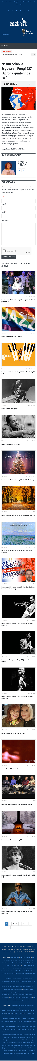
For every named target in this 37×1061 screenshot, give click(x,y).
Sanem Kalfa (10, 1045)
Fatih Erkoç (20, 1021)
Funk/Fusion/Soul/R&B (23, 973)
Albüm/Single (5, 962)
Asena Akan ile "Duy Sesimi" (9, 769)
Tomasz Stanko (17, 1050)
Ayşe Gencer (28, 1008)
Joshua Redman (31, 1029)
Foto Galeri (19, 4)
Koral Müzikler (26, 989)
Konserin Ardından (18, 989)
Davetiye (17, 968)
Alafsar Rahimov (22, 1005)
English (3, 970)
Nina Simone (11, 1040)
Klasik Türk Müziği (27, 986)
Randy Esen (4, 1045)
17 (8, 927)
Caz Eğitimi (18, 965)
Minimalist (19, 992)
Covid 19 (12, 968)
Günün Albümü (8, 978)
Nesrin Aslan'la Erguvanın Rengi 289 (11, 840)
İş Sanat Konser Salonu (26, 981)
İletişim (16, 2)
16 (4, 927)
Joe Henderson (10, 1029)
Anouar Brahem (30, 1005)
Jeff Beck (4, 1029)
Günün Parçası (25, 978)
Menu (5, 46)
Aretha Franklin (6, 1008)
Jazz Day (7, 986)
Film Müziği (22, 970)
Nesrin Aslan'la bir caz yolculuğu (10, 444)
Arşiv (25, 962)
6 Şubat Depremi (15, 957)
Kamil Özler (11, 1032)
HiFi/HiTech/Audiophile (7, 981)
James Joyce (32, 1026)
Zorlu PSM (27, 1000)
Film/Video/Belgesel (30, 970)
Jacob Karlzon (25, 1026)
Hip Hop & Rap (16, 981)
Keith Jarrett (18, 1032)
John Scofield (24, 1029)
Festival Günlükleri (14, 970)
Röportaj (12, 997)
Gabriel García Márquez (13, 1024)
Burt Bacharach (15, 1013)
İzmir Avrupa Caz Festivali (25, 984)
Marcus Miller (14, 1037)
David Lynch (20, 1016)
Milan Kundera (21, 1037)
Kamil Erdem (5, 1032)
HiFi (34, 2)
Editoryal (22, 968)
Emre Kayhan (31, 1018)
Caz (14, 965)
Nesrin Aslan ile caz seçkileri (9, 409)
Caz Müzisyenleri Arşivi (27, 965)
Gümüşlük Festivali (30, 976)
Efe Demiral (12, 1018)
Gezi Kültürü (8, 976)
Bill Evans (30, 1010)
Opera (13, 994)
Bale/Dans (29, 962)
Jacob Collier (18, 1026)
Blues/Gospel (10, 965)
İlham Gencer (4, 1026)
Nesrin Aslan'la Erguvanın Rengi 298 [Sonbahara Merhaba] (18, 515)
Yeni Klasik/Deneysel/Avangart (17, 1000)
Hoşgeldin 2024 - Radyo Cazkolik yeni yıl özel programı (17, 804)
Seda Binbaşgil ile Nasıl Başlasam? (21, 1045)
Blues (29, 2)
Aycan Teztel (21, 1008)
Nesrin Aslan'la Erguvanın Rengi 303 (11, 337)
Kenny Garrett (32, 1032)
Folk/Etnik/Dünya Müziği (7, 973)
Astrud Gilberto (14, 1008)
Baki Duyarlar (9, 1010)
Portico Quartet (30, 1042)
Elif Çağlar (17, 1018)
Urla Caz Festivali (25, 997)
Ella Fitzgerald (24, 1018)
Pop (16, 994)
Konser (33, 986)
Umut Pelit (12, 1053)
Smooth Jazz (17, 997)
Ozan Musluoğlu (10, 1042)
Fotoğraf (16, 973)
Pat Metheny (17, 1042)
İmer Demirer (11, 1026)
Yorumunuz (5, 221)
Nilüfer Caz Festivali (6, 994)
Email (3, 212)
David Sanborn (27, 1016)
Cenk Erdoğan (28, 1013)
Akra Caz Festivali (29, 960)
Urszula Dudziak (19, 1053)
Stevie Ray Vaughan (22, 1048)
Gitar (13, 976)
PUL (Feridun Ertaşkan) (23, 994)
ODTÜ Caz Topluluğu (26, 1040)
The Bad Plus (4, 1050)
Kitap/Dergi (12, 986)
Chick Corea (14, 1016)
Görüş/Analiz (18, 976)
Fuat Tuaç (5, 1024)
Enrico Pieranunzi (5, 1021)
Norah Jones (18, 1040)
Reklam (11, 2)
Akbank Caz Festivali (19, 960)
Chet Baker (8, 1016)
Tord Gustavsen (32, 1050)
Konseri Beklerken (8, 989)
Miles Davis (28, 1037)
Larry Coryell (19, 1034)
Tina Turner (10, 1050)
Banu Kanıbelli (16, 1010)
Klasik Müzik (23, 2)
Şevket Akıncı (14, 1048)
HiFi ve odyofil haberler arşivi (11, 54)
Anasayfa (4, 2)
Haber (30, 978)
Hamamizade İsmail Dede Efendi (26, 1024)
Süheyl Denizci (31, 1048)
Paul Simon (23, 1042)
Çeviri (7, 968)
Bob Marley (8, 1013)
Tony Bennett (25, 1050)
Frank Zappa (26, 1021)
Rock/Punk (6, 997)
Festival (7, 970)
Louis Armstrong (27, 1034)
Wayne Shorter (27, 1053)
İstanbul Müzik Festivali (13, 984)
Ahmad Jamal (15, 1005)
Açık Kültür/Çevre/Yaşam (25, 957)
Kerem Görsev (5, 1034)
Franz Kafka (32, 1021)
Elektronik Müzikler (29, 968)
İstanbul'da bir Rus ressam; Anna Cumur (13, 733)
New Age (32, 992)
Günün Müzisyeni (17, 978)
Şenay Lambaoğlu (6, 1048)
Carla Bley (22, 1013)
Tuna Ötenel (6, 1053)
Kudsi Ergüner (12, 1034)
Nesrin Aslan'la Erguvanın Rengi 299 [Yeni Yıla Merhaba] (17, 480)
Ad (2, 197)
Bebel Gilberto (23, 1010)
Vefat (31, 997)
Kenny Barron (25, 1032)
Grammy (23, 976)
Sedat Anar (32, 1045)
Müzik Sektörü (26, 992)
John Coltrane (17, 1029)
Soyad (3, 204)
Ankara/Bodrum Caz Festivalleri (16, 962)
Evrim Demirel (13, 1021)
